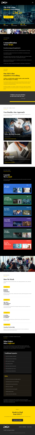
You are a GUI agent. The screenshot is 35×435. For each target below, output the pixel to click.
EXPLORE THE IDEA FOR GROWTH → (10, 162)
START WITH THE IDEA (17, 420)
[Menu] (33, 2)
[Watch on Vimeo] (26, 190)
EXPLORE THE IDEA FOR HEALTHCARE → (11, 138)
